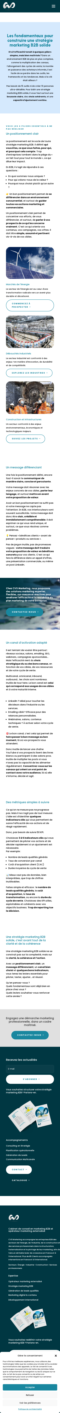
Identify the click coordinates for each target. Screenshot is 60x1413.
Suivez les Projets (25, 438)
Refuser (30, 1395)
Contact (18, 1169)
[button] (55, 1355)
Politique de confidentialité (30, 1409)
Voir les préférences (30, 1402)
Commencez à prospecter (21, 305)
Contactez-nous (24, 612)
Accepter (30, 1387)
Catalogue (19, 1180)
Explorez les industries (28, 372)
